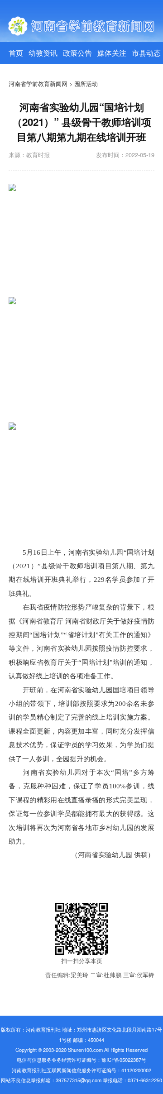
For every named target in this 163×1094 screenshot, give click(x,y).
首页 (16, 53)
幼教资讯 (43, 53)
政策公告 (77, 53)
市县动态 (146, 53)
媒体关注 (111, 53)
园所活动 (86, 83)
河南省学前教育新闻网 (38, 83)
